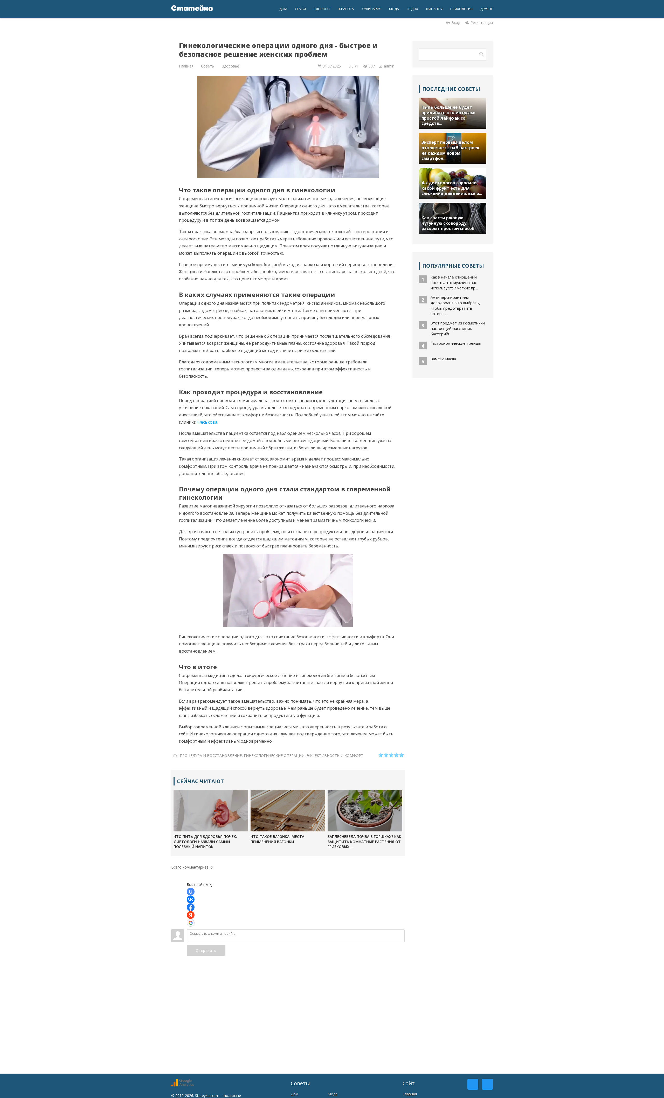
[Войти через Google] (191, 923)
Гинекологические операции (274, 755)
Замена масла (443, 358)
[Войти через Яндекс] (191, 915)
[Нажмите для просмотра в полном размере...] (288, 625)
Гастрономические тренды (456, 343)
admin (389, 66)
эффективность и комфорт (335, 755)
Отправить (206, 950)
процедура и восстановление (211, 755)
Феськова (207, 422)
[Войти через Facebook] (191, 907)
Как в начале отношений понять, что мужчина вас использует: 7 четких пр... (454, 282)
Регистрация (482, 22)
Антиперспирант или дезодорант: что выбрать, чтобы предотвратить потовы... (455, 305)
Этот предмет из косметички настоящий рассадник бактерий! (458, 328)
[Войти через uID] (191, 892)
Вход (455, 22)
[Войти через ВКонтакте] (191, 899)
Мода (332, 1094)
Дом (294, 1094)
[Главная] (192, 9)
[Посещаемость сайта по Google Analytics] (182, 1085)
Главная (410, 1094)
